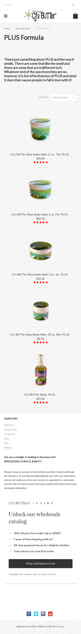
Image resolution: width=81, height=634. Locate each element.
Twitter (36, 613)
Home (7, 28)
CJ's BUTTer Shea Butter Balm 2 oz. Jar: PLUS (40, 274)
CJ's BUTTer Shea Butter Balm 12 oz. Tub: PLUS (40, 154)
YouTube (50, 613)
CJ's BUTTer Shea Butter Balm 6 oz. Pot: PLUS (39, 214)
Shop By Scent (23, 28)
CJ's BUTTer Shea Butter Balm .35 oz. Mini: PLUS (39, 334)
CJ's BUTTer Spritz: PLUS (39, 394)
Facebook (29, 613)
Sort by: (43, 97)
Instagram (43, 613)
